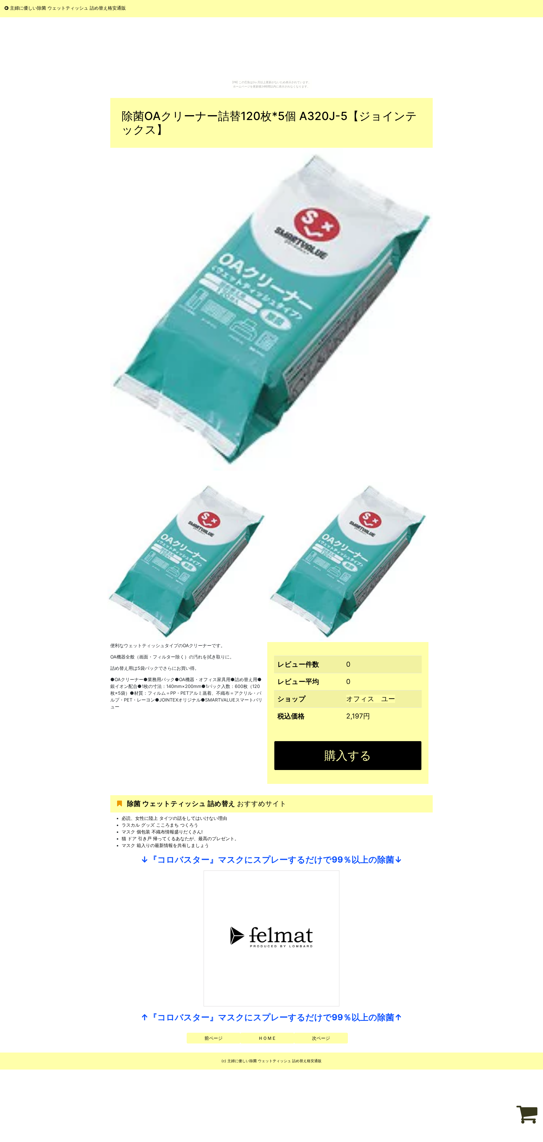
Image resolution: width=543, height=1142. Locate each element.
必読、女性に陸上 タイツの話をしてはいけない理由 (174, 818)
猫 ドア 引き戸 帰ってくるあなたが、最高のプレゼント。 (180, 838)
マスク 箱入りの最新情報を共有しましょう (165, 845)
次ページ (321, 1038)
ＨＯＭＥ (267, 1038)
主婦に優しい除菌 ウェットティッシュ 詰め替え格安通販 (67, 8)
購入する (347, 755)
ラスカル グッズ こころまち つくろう (160, 825)
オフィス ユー (370, 699)
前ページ (213, 1038)
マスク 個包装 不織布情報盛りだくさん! (162, 832)
